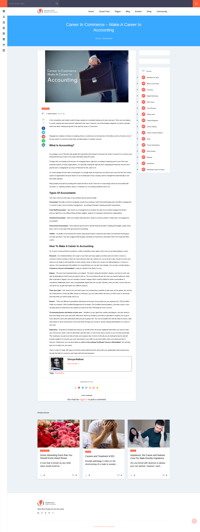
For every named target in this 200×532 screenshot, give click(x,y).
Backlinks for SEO (153, 77)
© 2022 (95, 526)
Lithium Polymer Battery (155, 133)
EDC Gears (150, 102)
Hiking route (151, 114)
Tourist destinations (153, 145)
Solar (148, 139)
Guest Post (104, 11)
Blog (128, 11)
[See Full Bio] (79, 363)
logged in (83, 399)
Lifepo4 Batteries (152, 120)
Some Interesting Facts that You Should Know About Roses (56, 456)
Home (91, 11)
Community (162, 11)
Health (88, 451)
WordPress (150, 163)
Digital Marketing (152, 96)
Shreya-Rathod (52, 113)
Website (149, 157)
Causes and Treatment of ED (99, 456)
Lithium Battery (152, 126)
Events (138, 11)
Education (46, 108)
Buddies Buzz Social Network (106, 526)
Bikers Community (153, 83)
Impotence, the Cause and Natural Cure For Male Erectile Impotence (147, 456)
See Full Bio (72, 364)
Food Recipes (151, 108)
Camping (150, 90)
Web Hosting (151, 151)
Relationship (44, 450)
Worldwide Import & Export (156, 169)
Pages (118, 11)
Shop (149, 11)
